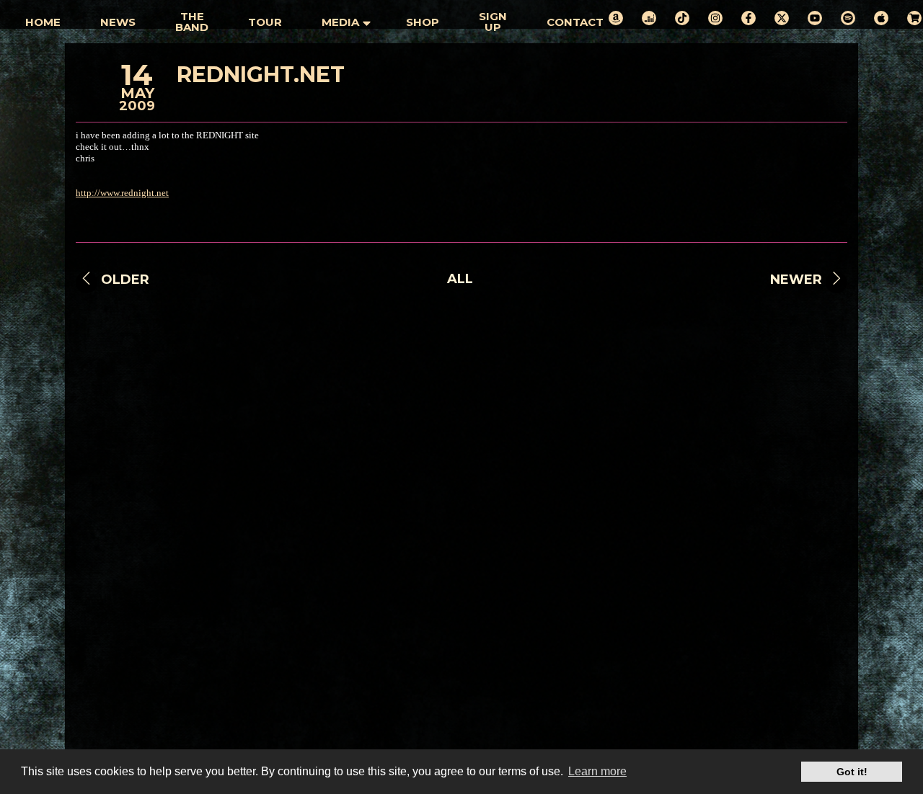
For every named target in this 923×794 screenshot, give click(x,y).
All (460, 279)
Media (340, 22)
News (118, 22)
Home (43, 22)
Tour (265, 22)
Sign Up (493, 21)
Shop (422, 22)
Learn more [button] (597, 771)
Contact (575, 22)
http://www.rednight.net (122, 192)
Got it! (851, 771)
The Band (191, 21)
